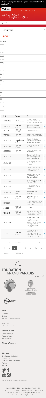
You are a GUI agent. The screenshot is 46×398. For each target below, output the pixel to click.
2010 (2, 103)
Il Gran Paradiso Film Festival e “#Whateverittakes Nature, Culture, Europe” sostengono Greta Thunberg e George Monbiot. (34, 222)
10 (36, 248)
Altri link (4, 363)
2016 (2, 81)
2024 (2, 52)
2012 (2, 96)
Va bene (6, 9)
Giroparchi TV (6, 358)
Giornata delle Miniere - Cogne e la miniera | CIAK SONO (34, 187)
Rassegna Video (7, 336)
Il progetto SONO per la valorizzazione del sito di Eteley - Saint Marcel (34, 213)
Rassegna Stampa (7, 334)
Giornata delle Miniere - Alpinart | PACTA (34, 181)
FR (38, 276)
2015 (1, 85)
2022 (2, 60)
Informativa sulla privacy (9, 326)
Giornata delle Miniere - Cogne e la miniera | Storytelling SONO (34, 176)
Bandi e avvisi (6, 323)
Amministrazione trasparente (11, 318)
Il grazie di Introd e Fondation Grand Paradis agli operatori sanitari (34, 140)
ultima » (19, 253)
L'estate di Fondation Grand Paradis (33, 146)
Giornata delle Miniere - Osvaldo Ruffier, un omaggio (34, 163)
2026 (2, 45)
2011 (1, 99)
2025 (2, 49)
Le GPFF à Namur (32, 208)
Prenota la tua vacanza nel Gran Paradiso (14, 380)
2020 (2, 67)
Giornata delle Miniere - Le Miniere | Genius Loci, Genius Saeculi (34, 169)
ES (43, 276)
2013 (1, 92)
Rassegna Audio (7, 338)
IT (35, 276)
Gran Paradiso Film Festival (10, 356)
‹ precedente (19, 243)
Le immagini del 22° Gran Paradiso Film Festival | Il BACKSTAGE (34, 203)
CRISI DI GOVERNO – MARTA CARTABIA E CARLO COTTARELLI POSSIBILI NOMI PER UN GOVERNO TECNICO (34, 233)
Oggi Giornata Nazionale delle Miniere (34, 151)
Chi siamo (5, 314)
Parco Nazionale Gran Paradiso (11, 360)
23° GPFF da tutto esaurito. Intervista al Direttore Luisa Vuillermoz (34, 121)
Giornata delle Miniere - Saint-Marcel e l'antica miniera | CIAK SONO (34, 156)
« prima (7, 243)
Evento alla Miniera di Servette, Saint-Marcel (33, 126)
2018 (2, 74)
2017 (1, 77)
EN (41, 276)
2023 (2, 56)
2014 (1, 88)
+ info (8, 4)
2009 (2, 106)
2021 (2, 63)
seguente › (8, 253)
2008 (2, 110)
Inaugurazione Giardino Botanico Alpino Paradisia (34, 135)
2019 (2, 70)
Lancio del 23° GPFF (32, 130)
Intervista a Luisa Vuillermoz (32, 192)
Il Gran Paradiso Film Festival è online (33, 197)
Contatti (4, 316)
